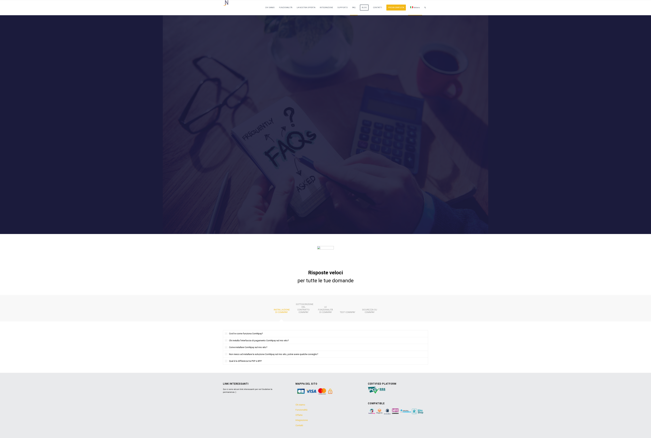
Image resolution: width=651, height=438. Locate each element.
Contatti (299, 425)
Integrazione (301, 420)
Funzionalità (301, 410)
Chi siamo (300, 404)
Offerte (298, 415)
